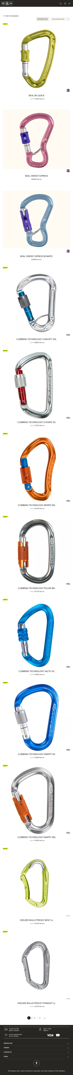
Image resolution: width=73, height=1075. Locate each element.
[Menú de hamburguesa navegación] (70, 3)
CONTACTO (8, 1052)
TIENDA (6, 1047)
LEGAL (6, 1056)
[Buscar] (61, 3)
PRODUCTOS (8, 1043)
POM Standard (60, 1071)
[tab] (36, 1043)
